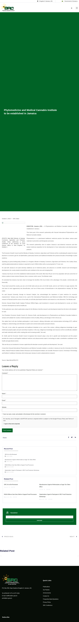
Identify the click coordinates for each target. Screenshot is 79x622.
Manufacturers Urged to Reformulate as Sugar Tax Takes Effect (20, 459)
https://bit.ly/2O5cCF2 (12, 360)
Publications (46, 586)
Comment (5, 373)
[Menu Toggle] (71, 8)
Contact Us (46, 596)
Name (4, 393)
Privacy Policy (61, 418)
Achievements (47, 593)
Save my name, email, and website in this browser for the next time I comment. (24, 414)
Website (4, 407)
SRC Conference (47, 605)
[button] (77, 8)
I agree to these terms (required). (12, 423)
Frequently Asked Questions (50, 599)
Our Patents (46, 589)
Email (4, 400)
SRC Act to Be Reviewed (11, 454)
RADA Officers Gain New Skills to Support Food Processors (19, 465)
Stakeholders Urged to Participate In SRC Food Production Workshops (22, 470)
